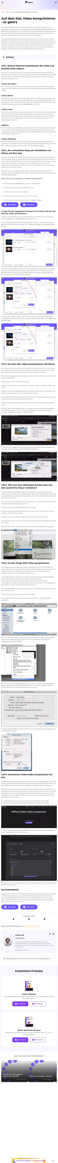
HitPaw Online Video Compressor (11, 789)
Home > (3, 12)
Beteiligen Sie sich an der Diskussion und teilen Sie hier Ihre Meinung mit (28, 958)
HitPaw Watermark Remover (29, 1030)
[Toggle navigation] (56, 2)
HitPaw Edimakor (29, 994)
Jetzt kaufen (21, 1004)
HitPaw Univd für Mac (7, 901)
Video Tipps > (9, 12)
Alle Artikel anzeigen (21, 950)
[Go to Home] (29, 2)
